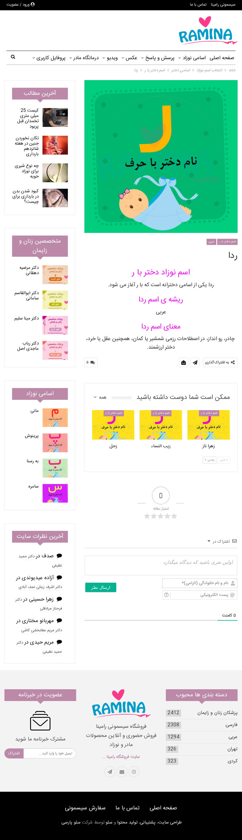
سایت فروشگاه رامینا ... (121, 757)
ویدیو (112, 58)
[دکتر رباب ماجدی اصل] (55, 350)
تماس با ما (198, 4)
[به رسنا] (55, 468)
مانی (34, 411)
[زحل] (113, 425)
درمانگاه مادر (86, 58)
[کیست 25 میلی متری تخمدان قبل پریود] (55, 117)
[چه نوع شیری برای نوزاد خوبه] (55, 172)
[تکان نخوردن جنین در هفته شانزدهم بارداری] (55, 145)
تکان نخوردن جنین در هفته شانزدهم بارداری (27, 146)
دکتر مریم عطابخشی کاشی (41, 630)
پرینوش (32, 436)
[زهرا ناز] (208, 425)
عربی (211, 241)
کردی (233, 761)
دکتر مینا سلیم (26, 318)
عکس (131, 58)
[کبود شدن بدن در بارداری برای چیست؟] (55, 198)
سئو (109, 822)
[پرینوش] (55, 442)
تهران (233, 749)
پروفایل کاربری (51, 58)
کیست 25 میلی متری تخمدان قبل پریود (28, 118)
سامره (33, 486)
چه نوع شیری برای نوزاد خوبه (27, 171)
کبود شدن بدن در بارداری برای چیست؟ (25, 197)
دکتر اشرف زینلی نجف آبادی (40, 587)
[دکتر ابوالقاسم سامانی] (55, 300)
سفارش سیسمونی (85, 808)
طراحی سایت (170, 822)
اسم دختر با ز (209, 413)
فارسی (231, 725)
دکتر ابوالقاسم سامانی (26, 295)
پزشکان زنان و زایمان (217, 713)
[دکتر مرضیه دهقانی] (55, 274)
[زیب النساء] (161, 425)
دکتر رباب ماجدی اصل (28, 346)
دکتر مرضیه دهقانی (29, 270)
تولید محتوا (127, 822)
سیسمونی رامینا (223, 4)
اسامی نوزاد (194, 58)
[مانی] (55, 417)
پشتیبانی (148, 822)
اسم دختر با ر (227, 241)
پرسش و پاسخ (159, 58)
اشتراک (14, 753)
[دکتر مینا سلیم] (55, 325)
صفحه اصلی (222, 58)
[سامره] (55, 493)
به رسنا (33, 461)
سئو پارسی (71, 822)
